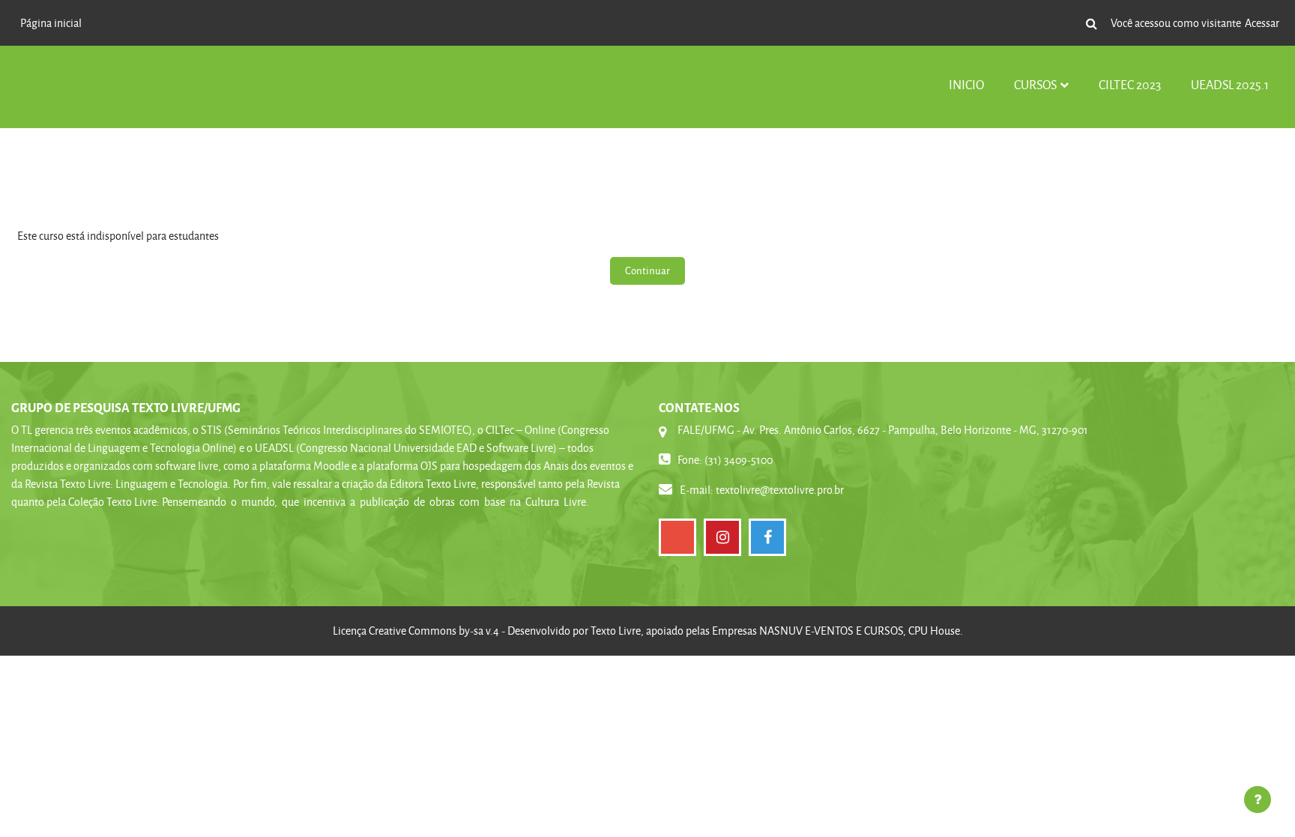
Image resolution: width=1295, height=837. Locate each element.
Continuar (647, 270)
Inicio (966, 84)
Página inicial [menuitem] (51, 23)
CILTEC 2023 (1130, 84)
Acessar (1262, 23)
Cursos (1035, 84)
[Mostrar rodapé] (1257, 799)
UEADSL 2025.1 (1230, 84)
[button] (1091, 23)
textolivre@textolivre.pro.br (780, 490)
